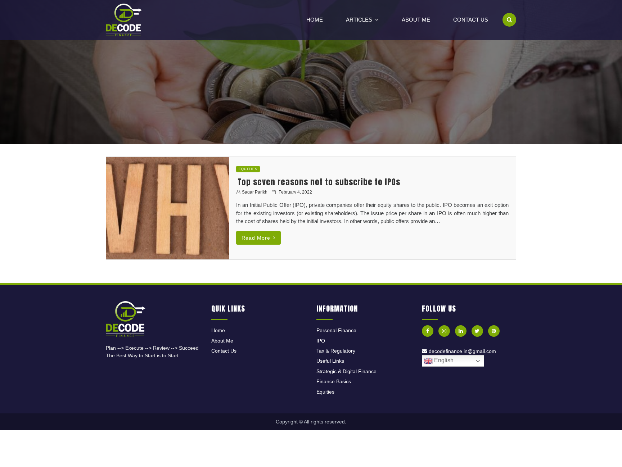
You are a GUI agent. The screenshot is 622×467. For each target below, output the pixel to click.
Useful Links (330, 361)
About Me (416, 20)
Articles (359, 20)
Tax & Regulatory (335, 351)
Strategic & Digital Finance (346, 371)
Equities (248, 169)
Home (314, 20)
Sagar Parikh (254, 192)
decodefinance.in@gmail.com (462, 351)
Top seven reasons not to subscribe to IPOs (319, 182)
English (443, 360)
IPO (320, 341)
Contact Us (470, 20)
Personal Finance (336, 330)
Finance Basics (333, 381)
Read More (256, 238)
